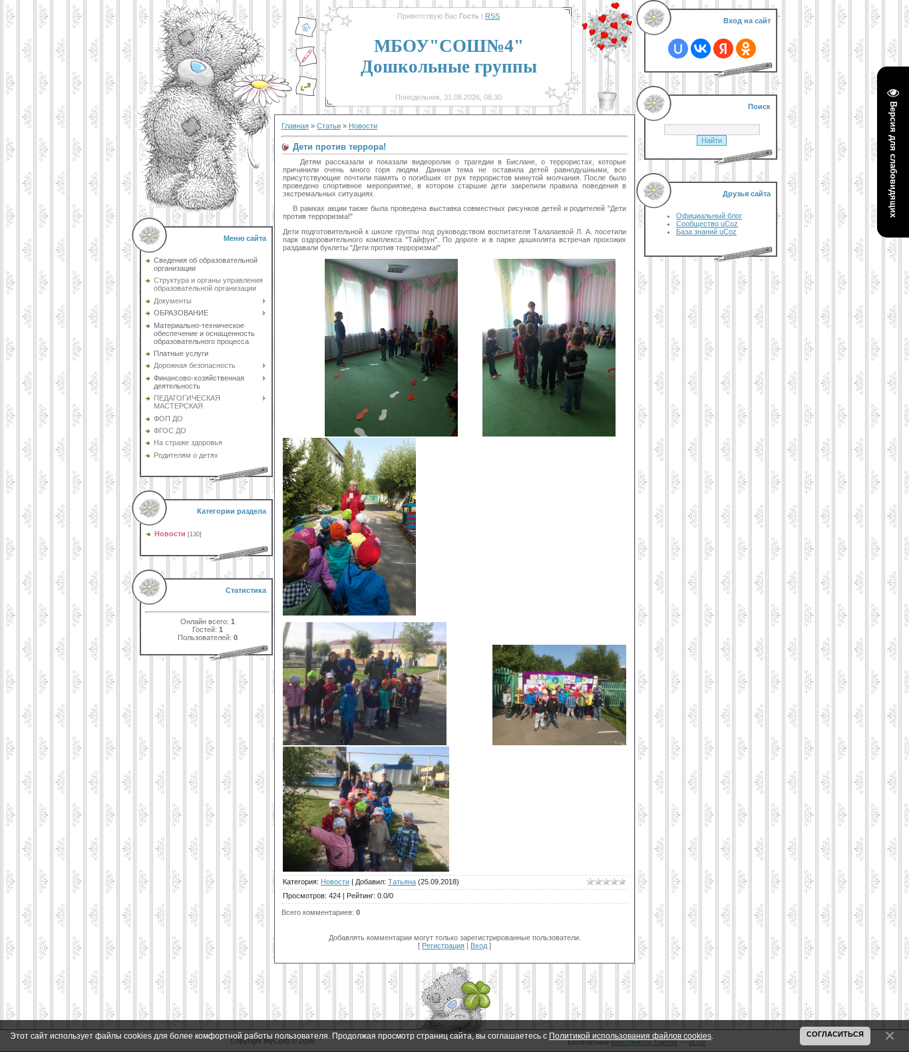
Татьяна (402, 882)
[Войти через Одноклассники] (746, 49)
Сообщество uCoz (707, 224)
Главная (295, 126)
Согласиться (835, 1034)
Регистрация (443, 946)
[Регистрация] (306, 65)
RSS (492, 16)
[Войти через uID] (678, 49)
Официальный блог (709, 216)
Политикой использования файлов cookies (630, 1035)
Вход (478, 946)
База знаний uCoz (706, 232)
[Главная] (306, 35)
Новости (170, 534)
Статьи (329, 126)
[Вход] (306, 94)
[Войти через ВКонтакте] (701, 49)
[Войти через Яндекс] (723, 49)
